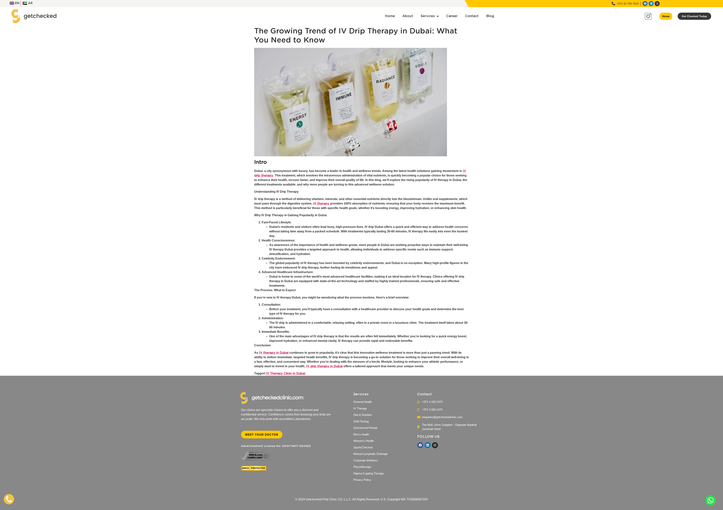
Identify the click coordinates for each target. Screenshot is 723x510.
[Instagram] (657, 3)
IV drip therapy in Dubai (324, 366)
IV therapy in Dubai (274, 352)
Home (390, 16)
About (407, 16)
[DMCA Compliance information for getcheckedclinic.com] (255, 459)
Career (452, 16)
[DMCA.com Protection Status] (253, 469)
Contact (472, 16)
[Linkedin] (651, 3)
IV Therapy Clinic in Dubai (285, 373)
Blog (490, 16)
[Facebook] (645, 3)
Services (428, 16)
